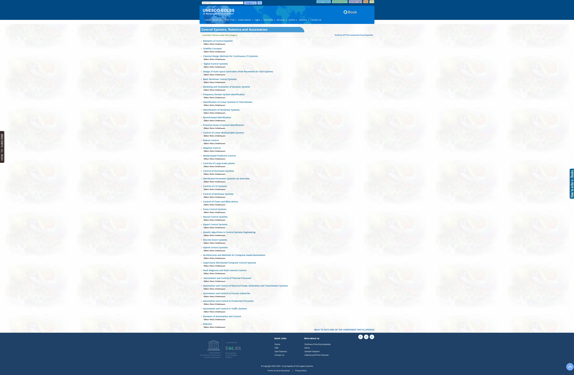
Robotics (207, 324)
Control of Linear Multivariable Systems (223, 132)
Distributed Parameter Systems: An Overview (226, 178)
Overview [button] (269, 19)
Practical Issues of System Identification (223, 125)
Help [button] (366, 2)
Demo (307, 347)
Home (208, 19)
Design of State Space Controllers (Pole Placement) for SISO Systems (238, 71)
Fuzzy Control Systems (214, 209)
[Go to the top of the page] (568, 368)
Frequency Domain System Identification (224, 94)
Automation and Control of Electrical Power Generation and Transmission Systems (245, 285)
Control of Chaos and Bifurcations (220, 201)
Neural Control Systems (215, 216)
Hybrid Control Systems (215, 247)
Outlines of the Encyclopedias (317, 344)
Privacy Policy (300, 370)
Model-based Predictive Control (219, 155)
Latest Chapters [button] (323, 2)
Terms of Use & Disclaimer (279, 370)
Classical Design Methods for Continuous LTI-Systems (230, 56)
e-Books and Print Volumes (316, 355)
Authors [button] (303, 19)
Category (250, 3)
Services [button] (281, 19)
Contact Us (316, 19)
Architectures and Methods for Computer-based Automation (234, 255)
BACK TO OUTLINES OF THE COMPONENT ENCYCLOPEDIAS (344, 329)
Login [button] (258, 19)
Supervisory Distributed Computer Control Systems (229, 262)
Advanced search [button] (340, 2)
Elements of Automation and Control (222, 316)
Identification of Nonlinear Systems (221, 109)
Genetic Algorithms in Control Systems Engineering (229, 232)
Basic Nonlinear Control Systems (220, 79)
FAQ (276, 347)
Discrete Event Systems (215, 239)
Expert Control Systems (215, 224)
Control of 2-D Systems (215, 186)
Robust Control (211, 140)
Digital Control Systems (215, 63)
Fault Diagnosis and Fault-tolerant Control (224, 270)
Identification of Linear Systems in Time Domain (227, 102)
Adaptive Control (212, 147)
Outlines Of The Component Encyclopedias (354, 35)
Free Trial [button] (230, 19)
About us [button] (217, 19)
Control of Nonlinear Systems (218, 194)
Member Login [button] (355, 2)
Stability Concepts (212, 48)
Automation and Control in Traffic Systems (225, 308)
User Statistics (281, 351)
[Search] (259, 2)
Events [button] (292, 19)
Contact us (279, 355)
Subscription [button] (244, 19)
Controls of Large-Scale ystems (219, 163)
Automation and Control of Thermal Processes (227, 278)
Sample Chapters (312, 351)
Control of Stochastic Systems (218, 170)
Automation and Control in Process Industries (226, 293)
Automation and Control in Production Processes (228, 301)
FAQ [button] (372, 2)
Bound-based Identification (217, 117)
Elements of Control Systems (218, 40)
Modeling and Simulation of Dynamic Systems (226, 86)
